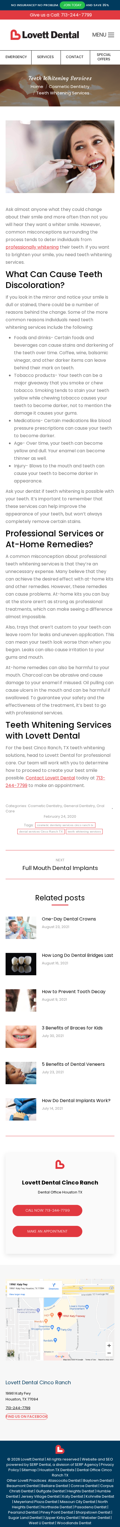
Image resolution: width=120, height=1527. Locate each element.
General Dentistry (79, 805)
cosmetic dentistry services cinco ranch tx (65, 825)
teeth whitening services (84, 831)
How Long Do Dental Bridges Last (77, 955)
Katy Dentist (72, 1496)
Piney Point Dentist (56, 1512)
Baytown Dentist (97, 1480)
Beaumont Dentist (23, 1485)
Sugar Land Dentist (25, 1517)
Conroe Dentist (84, 1485)
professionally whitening (32, 247)
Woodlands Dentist (74, 1523)
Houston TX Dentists (57, 1470)
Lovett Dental (32, 1459)
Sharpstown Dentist (93, 1512)
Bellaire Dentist (54, 1485)
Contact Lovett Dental (50, 778)
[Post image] (24, 930)
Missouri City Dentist (77, 1501)
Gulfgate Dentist (50, 1491)
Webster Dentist (95, 1517)
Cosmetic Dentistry (45, 805)
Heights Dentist (80, 1491)
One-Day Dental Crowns (69, 919)
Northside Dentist (56, 1507)
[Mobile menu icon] (111, 35)
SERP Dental (40, 1464)
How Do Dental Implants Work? (76, 1100)
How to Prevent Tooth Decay (73, 991)
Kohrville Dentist (100, 1496)
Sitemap (29, 1470)
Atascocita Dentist (64, 1480)
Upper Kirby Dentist (61, 1517)
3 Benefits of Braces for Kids (72, 1028)
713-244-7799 (18, 1408)
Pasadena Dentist (91, 1507)
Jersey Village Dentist (40, 1496)
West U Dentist (41, 1523)
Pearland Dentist (23, 1512)
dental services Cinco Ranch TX (41, 831)
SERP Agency (86, 1464)
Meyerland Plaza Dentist (35, 1501)
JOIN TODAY (72, 5)
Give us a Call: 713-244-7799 (61, 15)
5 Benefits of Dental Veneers (73, 1064)
